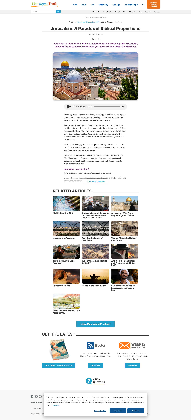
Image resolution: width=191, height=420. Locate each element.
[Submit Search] (58, 11)
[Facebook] (32, 396)
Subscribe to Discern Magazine (58, 365)
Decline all (135, 411)
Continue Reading (96, 181)
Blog (140, 12)
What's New (96, 12)
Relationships (131, 5)
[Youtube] (37, 396)
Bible (83, 5)
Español (148, 12)
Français (157, 12)
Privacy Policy (55, 405)
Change (116, 5)
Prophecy (103, 5)
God (75, 5)
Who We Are (108, 12)
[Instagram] (41, 396)
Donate (118, 12)
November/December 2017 (88, 22)
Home (87, 17)
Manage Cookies (100, 411)
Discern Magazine (130, 12)
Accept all (118, 411)
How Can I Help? (36, 402)
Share (96, 39)
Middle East (102, 17)
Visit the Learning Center (153, 5)
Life (92, 5)
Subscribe (95, 365)
